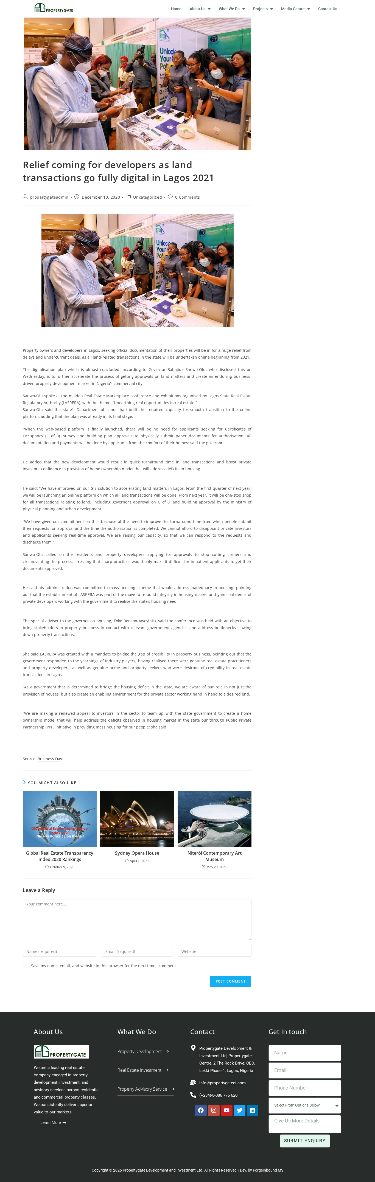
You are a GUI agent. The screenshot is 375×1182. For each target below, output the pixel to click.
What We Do (229, 9)
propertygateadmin (49, 197)
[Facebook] (201, 1110)
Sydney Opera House (137, 853)
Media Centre (293, 9)
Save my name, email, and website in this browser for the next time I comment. (104, 965)
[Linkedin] (252, 1110)
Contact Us (327, 9)
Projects (260, 9)
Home (176, 9)
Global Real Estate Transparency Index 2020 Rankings (59, 856)
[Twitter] (239, 1110)
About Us (197, 9)
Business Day (50, 758)
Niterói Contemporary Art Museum (215, 856)
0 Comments (187, 197)
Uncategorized (147, 197)
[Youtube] (227, 1110)
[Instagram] (214, 1110)
